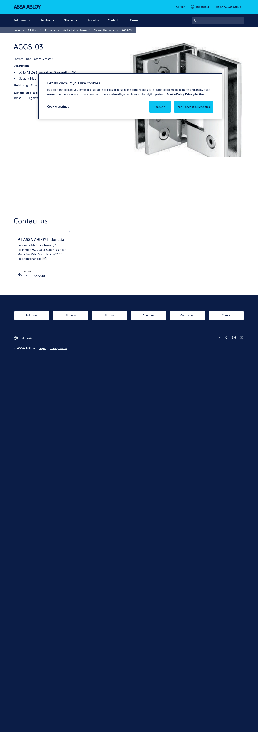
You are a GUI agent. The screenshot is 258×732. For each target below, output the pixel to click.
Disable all (160, 107)
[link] (180, 7)
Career (134, 20)
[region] (130, 96)
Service (45, 20)
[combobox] (218, 20)
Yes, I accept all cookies (193, 107)
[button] (29, 20)
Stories (68, 20)
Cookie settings (58, 106)
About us (94, 20)
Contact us (115, 20)
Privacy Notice (194, 94)
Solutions (20, 20)
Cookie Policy (175, 94)
